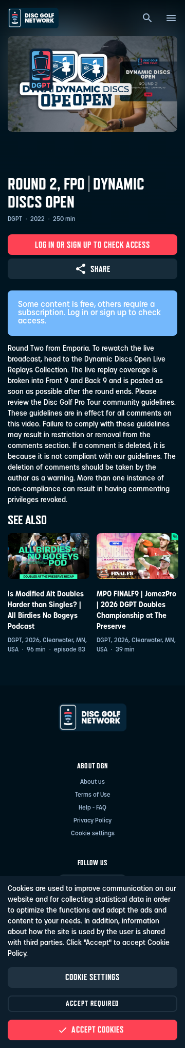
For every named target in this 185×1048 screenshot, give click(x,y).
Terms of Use (92, 795)
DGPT (15, 219)
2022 (37, 219)
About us (92, 782)
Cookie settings (93, 834)
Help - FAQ (92, 808)
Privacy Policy (92, 821)
